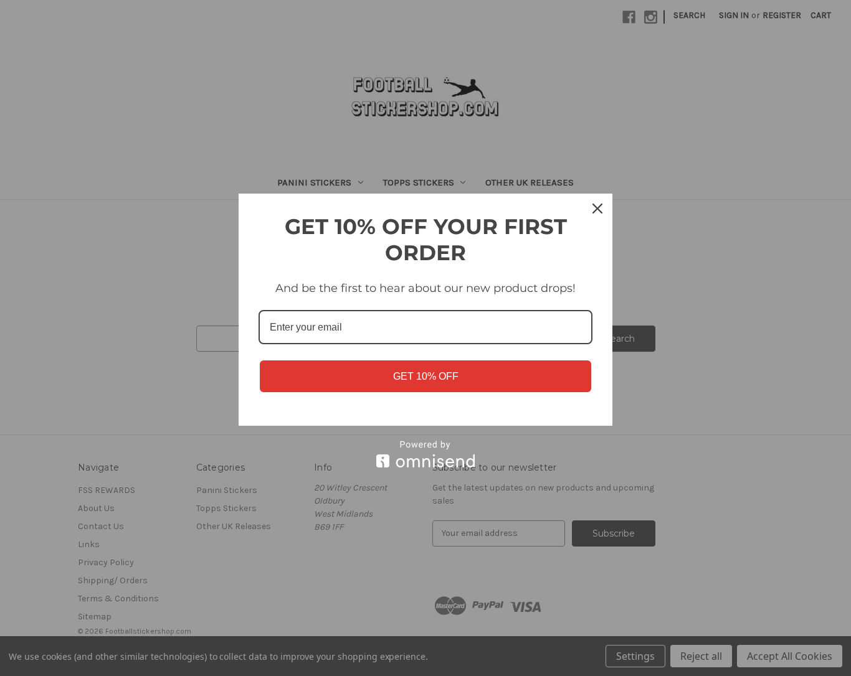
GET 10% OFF (426, 376)
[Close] (597, 208)
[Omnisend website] (425, 454)
